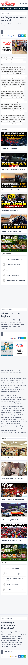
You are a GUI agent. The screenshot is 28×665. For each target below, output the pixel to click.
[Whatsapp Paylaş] (25, 35)
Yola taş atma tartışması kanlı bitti (14, 8)
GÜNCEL (10, 13)
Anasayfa (4, 13)
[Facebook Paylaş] (19, 35)
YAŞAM (10, 309)
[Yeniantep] (8, 3)
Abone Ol (4, 35)
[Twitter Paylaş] (22, 35)
